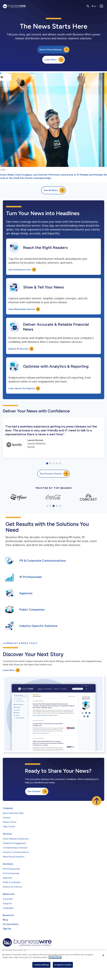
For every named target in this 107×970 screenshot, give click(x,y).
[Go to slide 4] (57, 463)
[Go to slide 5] (60, 463)
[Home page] (14, 6)
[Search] (88, 6)
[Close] (103, 955)
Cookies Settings (41, 965)
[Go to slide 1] (47, 463)
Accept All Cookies (62, 965)
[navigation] (101, 6)
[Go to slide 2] (50, 463)
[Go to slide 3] (54, 463)
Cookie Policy (55, 957)
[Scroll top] (96, 801)
